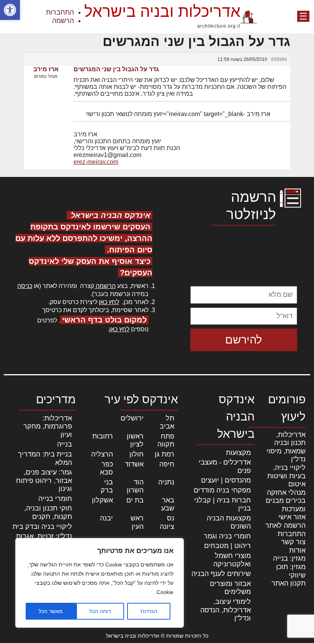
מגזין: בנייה (289, 558)
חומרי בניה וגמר (227, 536)
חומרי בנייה (55, 498)
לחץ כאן (109, 302)
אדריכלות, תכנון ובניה (290, 439)
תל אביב (167, 422)
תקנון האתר (288, 583)
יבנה (106, 518)
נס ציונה (167, 522)
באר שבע (167, 504)
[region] (99, 583)
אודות (297, 550)
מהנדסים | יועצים (226, 480)
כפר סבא (106, 468)
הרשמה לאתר (285, 525)
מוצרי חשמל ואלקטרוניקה (232, 560)
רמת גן (164, 454)
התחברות (60, 12)
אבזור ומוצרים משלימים (230, 588)
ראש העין (137, 522)
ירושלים (132, 418)
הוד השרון (135, 486)
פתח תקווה (165, 440)
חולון (136, 454)
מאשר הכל (51, 611)
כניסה (24, 286)
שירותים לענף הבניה (221, 574)
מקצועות (238, 452)
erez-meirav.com (96, 162)
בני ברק (107, 486)
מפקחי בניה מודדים (222, 490)
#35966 (279, 59)
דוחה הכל (100, 611)
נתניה (166, 482)
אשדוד (134, 464)
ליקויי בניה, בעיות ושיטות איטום (286, 476)
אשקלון (102, 500)
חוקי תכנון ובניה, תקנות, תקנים (48, 512)
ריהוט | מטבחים (227, 546)
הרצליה (102, 454)
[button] (10, 10)
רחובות (102, 436)
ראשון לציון (135, 440)
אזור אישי (292, 517)
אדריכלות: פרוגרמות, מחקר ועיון (47, 426)
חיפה (166, 464)
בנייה (64, 444)
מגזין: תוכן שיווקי (291, 571)
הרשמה (63, 21)
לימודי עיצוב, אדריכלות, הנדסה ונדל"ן (225, 610)
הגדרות (149, 611)
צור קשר (293, 542)
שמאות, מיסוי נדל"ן (286, 455)
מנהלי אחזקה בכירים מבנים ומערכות (286, 501)
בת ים (135, 500)
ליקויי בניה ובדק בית (42, 526)
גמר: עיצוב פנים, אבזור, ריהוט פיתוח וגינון (44, 480)
